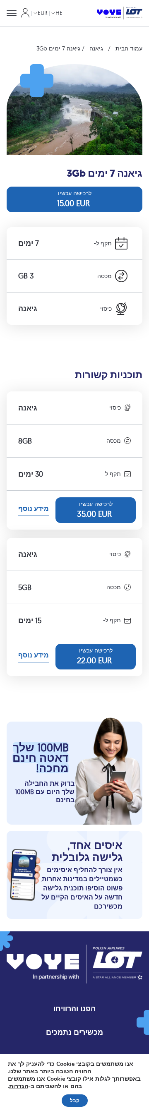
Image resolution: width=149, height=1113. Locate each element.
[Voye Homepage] (119, 13)
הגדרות (18, 1086)
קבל (74, 1100)
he (58, 13)
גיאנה (96, 48)
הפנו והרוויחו (74, 1008)
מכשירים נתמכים (74, 1032)
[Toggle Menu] (12, 13)
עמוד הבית (128, 48)
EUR (43, 13)
